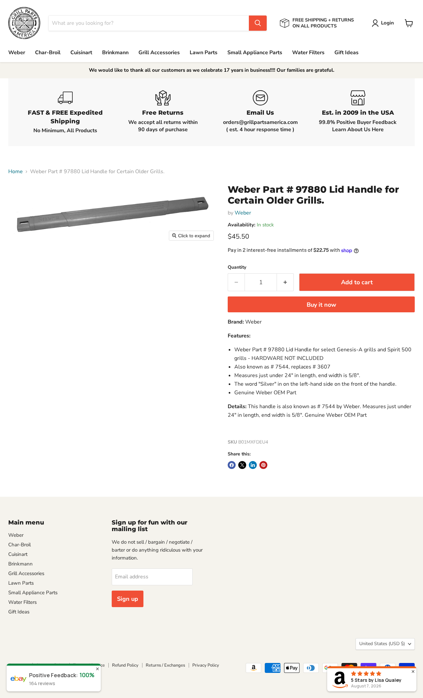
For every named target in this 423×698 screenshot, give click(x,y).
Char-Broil (47, 52)
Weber (16, 52)
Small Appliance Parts (254, 52)
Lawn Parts (203, 52)
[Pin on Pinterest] (263, 465)
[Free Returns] (163, 112)
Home (15, 171)
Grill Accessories (159, 52)
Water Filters (308, 52)
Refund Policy (125, 665)
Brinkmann (115, 52)
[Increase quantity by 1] (285, 282)
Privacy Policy (205, 665)
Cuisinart (81, 52)
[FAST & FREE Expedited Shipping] (65, 112)
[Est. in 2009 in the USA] (357, 112)
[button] (384, 23)
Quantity (237, 267)
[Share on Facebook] (232, 465)
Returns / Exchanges (165, 665)
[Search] (258, 23)
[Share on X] (242, 465)
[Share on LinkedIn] (253, 465)
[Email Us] (260, 112)
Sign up (127, 599)
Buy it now (321, 305)
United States (382, 643)
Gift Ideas (346, 52)
